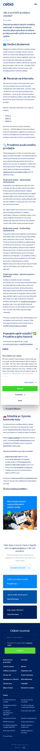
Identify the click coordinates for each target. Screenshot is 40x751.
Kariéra (23, 666)
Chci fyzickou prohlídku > (16, 489)
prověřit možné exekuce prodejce (15, 326)
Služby (5, 695)
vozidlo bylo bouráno (28, 301)
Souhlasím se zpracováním (16, 643)
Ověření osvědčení (10, 671)
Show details (29, 382)
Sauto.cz (8, 121)
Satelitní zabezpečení (29, 718)
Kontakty (24, 660)
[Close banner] (37, 349)
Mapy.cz (8, 118)
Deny (20, 400)
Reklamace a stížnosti (11, 679)
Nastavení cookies (27, 688)
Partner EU (7, 675)
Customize (19, 394)
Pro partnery (7, 736)
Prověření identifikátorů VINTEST (8, 713)
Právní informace (27, 675)
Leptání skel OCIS (9, 718)
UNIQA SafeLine (8, 722)
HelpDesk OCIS (26, 671)
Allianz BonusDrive (27, 722)
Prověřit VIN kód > (13, 409)
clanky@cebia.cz (19, 548)
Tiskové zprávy (8, 666)
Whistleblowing (26, 679)
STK (23, 199)
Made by (18, 747)
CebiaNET (24, 683)
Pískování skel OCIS (28, 711)
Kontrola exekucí (9, 730)
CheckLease (7, 683)
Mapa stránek (8, 688)
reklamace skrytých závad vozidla (15, 172)
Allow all (20, 388)
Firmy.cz (8, 116)
